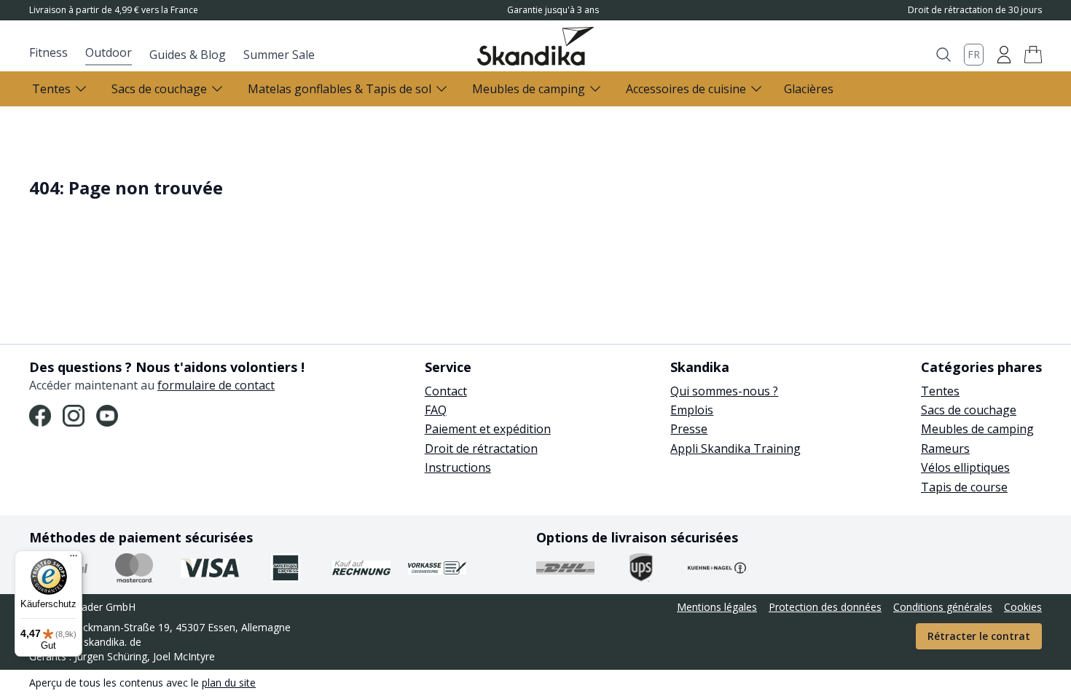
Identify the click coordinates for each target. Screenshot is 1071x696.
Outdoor (108, 52)
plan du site (229, 682)
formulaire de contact (216, 385)
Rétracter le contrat (978, 636)
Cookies (1023, 607)
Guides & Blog (187, 55)
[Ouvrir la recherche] (943, 54)
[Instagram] (74, 416)
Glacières (808, 89)
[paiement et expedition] (134, 567)
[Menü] (73, 559)
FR (974, 54)
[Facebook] (40, 416)
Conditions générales (942, 607)
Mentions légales (717, 607)
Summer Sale (279, 55)
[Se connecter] (1004, 54)
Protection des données (825, 607)
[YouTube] (107, 416)
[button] (1033, 54)
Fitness (48, 52)
